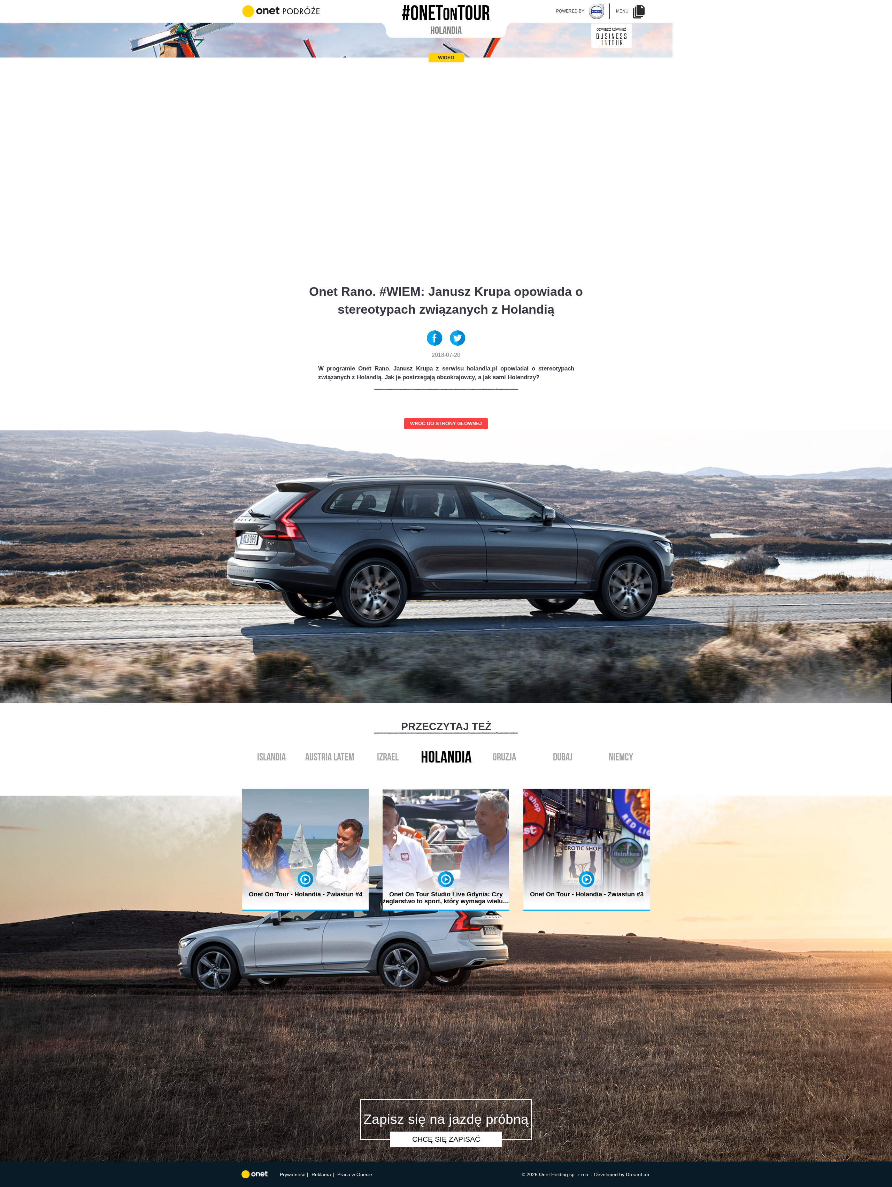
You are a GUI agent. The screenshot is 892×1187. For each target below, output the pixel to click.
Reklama (321, 1174)
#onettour (446, 10)
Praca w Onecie (354, 1174)
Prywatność (292, 1174)
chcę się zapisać (446, 1139)
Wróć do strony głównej (446, 423)
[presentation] (439, 773)
